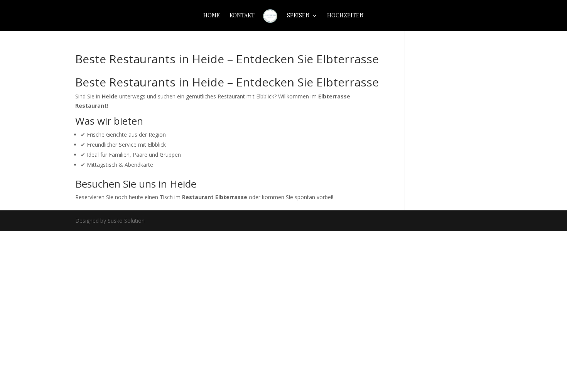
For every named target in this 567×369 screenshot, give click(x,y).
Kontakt (242, 16)
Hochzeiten (345, 16)
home (211, 16)
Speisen (298, 16)
